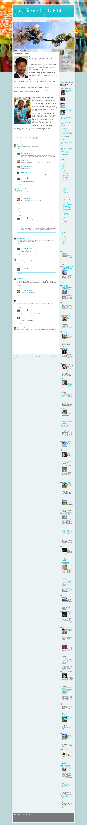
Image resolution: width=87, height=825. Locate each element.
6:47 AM (27, 238)
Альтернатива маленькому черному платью (69, 631)
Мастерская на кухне (66, 580)
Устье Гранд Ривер (69, 253)
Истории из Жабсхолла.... (67, 303)
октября (64, 177)
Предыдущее (53, 356)
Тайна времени (63, 154)
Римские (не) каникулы (67, 596)
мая (64, 186)
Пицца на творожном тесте (69, 582)
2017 (63, 164)
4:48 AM (30, 178)
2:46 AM (26, 188)
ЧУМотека (64, 363)
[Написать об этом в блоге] (34, 138)
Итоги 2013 (68, 110)
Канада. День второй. (69, 271)
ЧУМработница (20, 188)
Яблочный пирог (69, 484)
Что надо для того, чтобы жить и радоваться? (67, 397)
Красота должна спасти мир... (67, 627)
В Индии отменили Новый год (67, 229)
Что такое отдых (63, 140)
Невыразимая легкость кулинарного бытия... (67, 379)
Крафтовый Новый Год (69, 566)
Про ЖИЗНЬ (64, 644)
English (62, 18)
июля (64, 183)
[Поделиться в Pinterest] (37, 138)
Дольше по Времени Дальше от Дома (66, 498)
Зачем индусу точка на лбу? (67, 217)
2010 (63, 236)
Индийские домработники (65, 146)
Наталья (19, 144)
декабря (64, 173)
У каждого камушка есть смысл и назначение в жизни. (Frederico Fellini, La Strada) (67, 268)
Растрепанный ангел (69, 674)
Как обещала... (69, 597)
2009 (63, 238)
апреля (64, 188)
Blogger (60, 820)
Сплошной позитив (66, 395)
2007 (63, 241)
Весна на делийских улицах (67, 210)
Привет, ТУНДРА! (66, 201)
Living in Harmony (66, 547)
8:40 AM (25, 259)
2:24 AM (30, 153)
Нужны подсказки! (67, 197)
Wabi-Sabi (69, 659)
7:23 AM (30, 248)
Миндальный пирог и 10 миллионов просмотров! (69, 382)
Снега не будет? (63, 130)
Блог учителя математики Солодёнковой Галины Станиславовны (67, 287)
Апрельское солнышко (66, 705)
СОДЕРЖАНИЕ (55, 18)
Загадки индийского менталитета (64, 139)
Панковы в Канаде (66, 252)
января (64, 194)
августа (64, 181)
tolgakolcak (51, 820)
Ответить (19, 148)
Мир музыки (64, 348)
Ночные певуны (68, 468)
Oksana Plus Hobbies (66, 611)
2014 (63, 170)
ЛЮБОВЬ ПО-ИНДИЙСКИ (30, 18)
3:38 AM (26, 160)
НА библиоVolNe (65, 716)
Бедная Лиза (65, 195)
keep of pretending (66, 733)
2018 (63, 162)
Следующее (17, 356)
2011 (63, 234)
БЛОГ (15, 18)
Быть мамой (62, 125)
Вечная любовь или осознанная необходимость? (67, 213)
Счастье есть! (65, 704)
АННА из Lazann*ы (66, 409)
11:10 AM (23, 278)
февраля (65, 192)
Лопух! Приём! (68, 365)
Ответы (20, 151)
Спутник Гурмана (66, 482)
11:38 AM (22, 300)
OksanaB (19, 278)
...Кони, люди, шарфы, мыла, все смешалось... (69, 411)
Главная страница (35, 356)
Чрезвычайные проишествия (66, 148)
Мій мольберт (65, 783)
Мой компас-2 (65, 795)
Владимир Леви (65, 425)
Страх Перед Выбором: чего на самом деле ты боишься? (70, 736)
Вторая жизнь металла (69, 335)
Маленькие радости (66, 513)
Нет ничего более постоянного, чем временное (65, 563)
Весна (61, 145)
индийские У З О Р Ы (38, 10)
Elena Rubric (20, 327)
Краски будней (69, 103)
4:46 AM (29, 172)
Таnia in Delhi (23, 153)
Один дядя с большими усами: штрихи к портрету (67, 220)
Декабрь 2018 (69, 514)
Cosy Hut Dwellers (65, 749)
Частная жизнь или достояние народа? (67, 207)
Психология (62, 128)
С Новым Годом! (69, 548)
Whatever (64, 688)
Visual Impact (65, 658)
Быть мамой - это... (66, 202)
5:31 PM (30, 268)
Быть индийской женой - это (69, 91)
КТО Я (20, 18)
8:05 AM (28, 225)
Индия (61, 126)
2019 (63, 161)
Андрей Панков (24, 172)
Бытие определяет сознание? (66, 142)
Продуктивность (63, 151)
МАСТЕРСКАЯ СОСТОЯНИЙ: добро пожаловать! (66, 427)
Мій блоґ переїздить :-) (66, 784)
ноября (64, 175)
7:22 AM (30, 218)
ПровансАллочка (21, 238)
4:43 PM (24, 327)
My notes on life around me (67, 466)
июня (64, 184)
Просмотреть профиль (64, 65)
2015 (63, 168)
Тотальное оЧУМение (67, 204)
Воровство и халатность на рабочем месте (65, 118)
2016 (63, 166)
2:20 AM (23, 144)
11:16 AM (25, 317)
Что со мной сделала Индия (66, 133)
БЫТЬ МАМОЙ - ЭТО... (43, 18)
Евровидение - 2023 (69, 350)
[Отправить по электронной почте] (32, 138)
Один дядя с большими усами (67, 223)
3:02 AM (25, 208)
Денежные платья (66, 199)
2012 (63, 232)
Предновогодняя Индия (69, 97)
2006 (63, 243)
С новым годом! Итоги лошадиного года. (69, 769)
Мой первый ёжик (69, 751)
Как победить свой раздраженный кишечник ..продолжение (67, 534)
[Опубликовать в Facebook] (36, 138)
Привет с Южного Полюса (66, 226)
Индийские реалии (64, 136)
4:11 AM (30, 166)
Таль (18, 300)
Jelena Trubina (20, 259)
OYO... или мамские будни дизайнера (66, 766)
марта (64, 190)
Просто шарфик (68, 290)
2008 (63, 239)
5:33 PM (30, 310)
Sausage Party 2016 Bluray (69, 690)
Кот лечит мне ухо (70, 453)
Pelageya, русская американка (65, 332)
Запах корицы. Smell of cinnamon (67, 672)
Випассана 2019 (69, 500)
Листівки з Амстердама (66, 796)
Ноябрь (61, 156)
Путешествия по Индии (65, 152)
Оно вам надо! (65, 315)
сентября (65, 179)
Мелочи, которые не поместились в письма (67, 450)
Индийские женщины (64, 135)
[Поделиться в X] (35, 138)
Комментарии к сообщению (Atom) (28, 358)
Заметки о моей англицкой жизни (65, 529)
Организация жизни (64, 131)
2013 (63, 172)
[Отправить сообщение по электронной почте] (30, 137)
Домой (63, 304)
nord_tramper (20, 208)
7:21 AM (30, 198)
